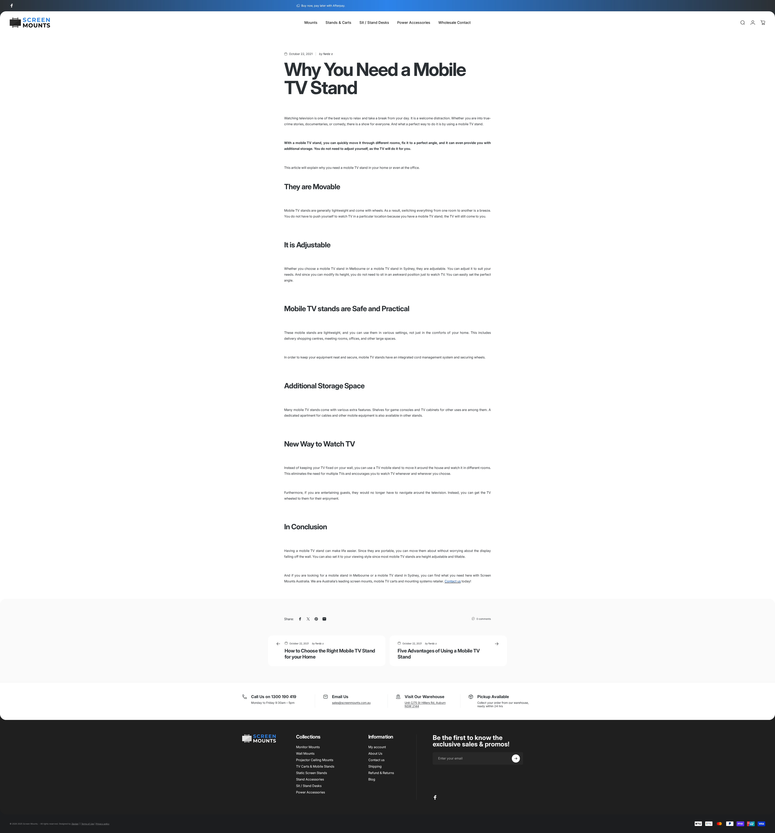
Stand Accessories (310, 779)
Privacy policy (102, 823)
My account (377, 747)
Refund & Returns (381, 773)
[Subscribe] (516, 758)
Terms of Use (87, 823)
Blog (371, 779)
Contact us (376, 760)
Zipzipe (74, 823)
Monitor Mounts (308, 747)
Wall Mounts (305, 753)
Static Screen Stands (311, 773)
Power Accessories (310, 792)
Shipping (375, 766)
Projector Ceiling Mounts (314, 760)
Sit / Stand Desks (309, 786)
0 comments (484, 618)
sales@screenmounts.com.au (351, 702)
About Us (375, 753)
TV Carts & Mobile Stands (315, 766)
